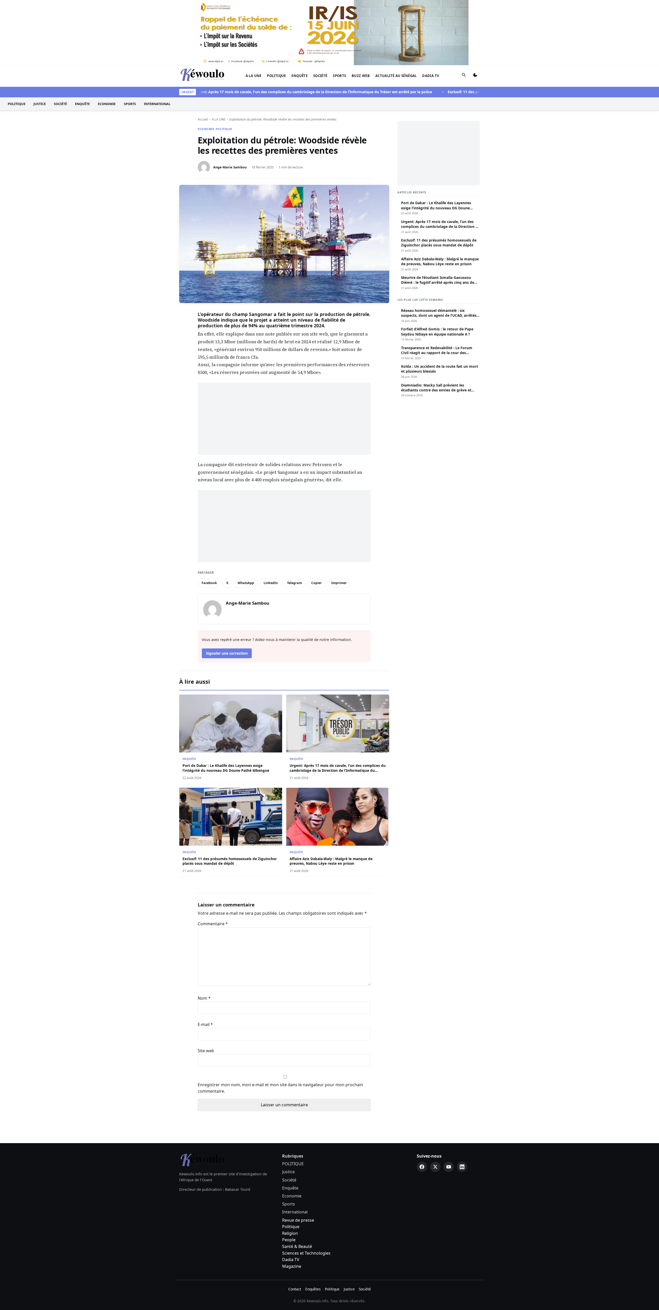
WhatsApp (246, 583)
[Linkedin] (462, 1167)
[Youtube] (449, 1167)
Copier (316, 583)
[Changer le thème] (475, 76)
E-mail (205, 1024)
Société (320, 75)
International (157, 103)
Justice (39, 103)
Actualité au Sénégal (396, 75)
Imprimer (339, 583)
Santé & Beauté (297, 1246)
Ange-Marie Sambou (230, 167)
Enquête (299, 75)
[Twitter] (435, 1167)
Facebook (209, 583)
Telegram (294, 583)
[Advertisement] (284, 419)
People (289, 1240)
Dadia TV (430, 75)
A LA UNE (254, 75)
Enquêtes (313, 1289)
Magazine (291, 1266)
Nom (204, 998)
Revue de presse (298, 1220)
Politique (290, 1226)
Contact (294, 1289)
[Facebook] (422, 1167)
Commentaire (213, 924)
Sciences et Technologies (306, 1253)
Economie (107, 103)
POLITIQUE (276, 75)
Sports (339, 75)
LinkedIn (271, 583)
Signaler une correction (227, 653)
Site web (206, 1051)
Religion (290, 1233)
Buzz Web (361, 75)
